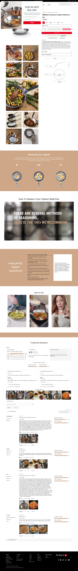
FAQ (17, 557)
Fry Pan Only (45, 25)
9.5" (47, 22)
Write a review (55, 12)
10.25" (51, 22)
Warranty (7, 560)
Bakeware (39, 557)
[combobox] (65, 4)
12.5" (58, 22)
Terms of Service (14, 567)
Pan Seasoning (31, 561)
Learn (75, 0)
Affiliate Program (19, 560)
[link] (47, 12)
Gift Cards (39, 560)
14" (62, 22)
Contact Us (8, 556)
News (30, 560)
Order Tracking (8, 557)
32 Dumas (47, 557)
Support (69, 0)
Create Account (8, 561)
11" (54, 22)
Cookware (39, 556)
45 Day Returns (62, 38)
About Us (18, 556)
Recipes (30, 556)
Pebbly (49, 4)
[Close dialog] (41, 2)
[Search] (71, 4)
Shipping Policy (20, 567)
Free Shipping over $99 (52, 38)
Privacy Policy (8, 567)
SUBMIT (32, 22)
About (72, 0)
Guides (30, 557)
